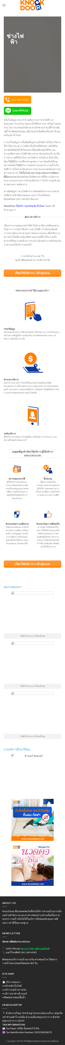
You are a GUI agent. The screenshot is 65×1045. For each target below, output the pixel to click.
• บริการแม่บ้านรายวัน (14, 989)
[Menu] (4, 5)
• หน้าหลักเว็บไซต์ (12, 985)
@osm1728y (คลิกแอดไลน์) (35, 948)
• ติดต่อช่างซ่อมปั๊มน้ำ (14, 997)
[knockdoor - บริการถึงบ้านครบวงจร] (32, 5)
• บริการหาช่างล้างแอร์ (14, 993)
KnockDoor (9, 206)
